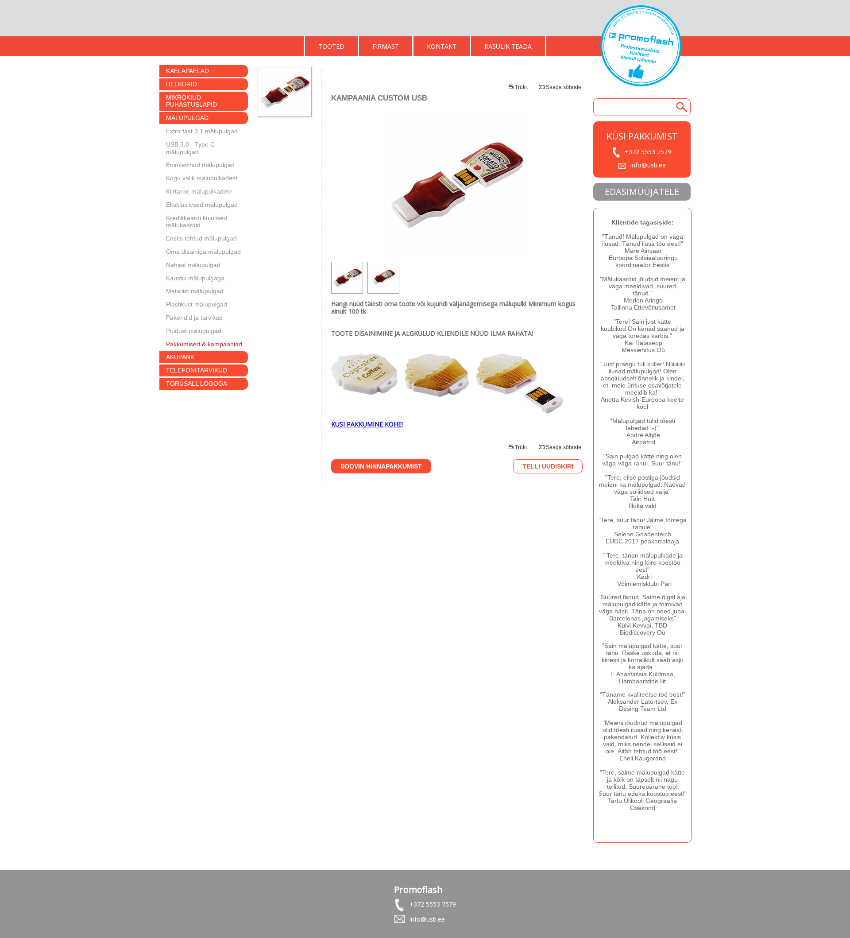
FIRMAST (385, 46)
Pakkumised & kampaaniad (204, 344)
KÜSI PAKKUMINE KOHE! (367, 424)
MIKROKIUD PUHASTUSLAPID (191, 101)
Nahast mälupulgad (193, 264)
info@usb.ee (648, 165)
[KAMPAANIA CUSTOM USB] (456, 248)
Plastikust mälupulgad (196, 304)
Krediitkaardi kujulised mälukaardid (196, 221)
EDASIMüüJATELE (642, 192)
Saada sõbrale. (564, 87)
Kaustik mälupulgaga (195, 278)
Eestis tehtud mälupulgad (201, 238)
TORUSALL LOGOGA (196, 383)
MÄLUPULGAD (187, 117)
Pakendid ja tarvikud (194, 317)
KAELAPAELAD (187, 70)
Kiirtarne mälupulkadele (199, 191)
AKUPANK (180, 356)
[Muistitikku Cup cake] (447, 411)
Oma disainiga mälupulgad (203, 251)
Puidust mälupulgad (193, 330)
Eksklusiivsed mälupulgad (202, 204)
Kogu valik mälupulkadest (201, 178)
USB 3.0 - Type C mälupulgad (190, 148)
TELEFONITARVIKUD (196, 370)
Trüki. (521, 87)
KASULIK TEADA (508, 46)
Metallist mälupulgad (195, 291)
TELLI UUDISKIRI (547, 466)
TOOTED (331, 46)
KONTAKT (441, 46)
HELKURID (181, 84)
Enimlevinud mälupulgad (200, 164)
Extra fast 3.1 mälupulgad (202, 131)
